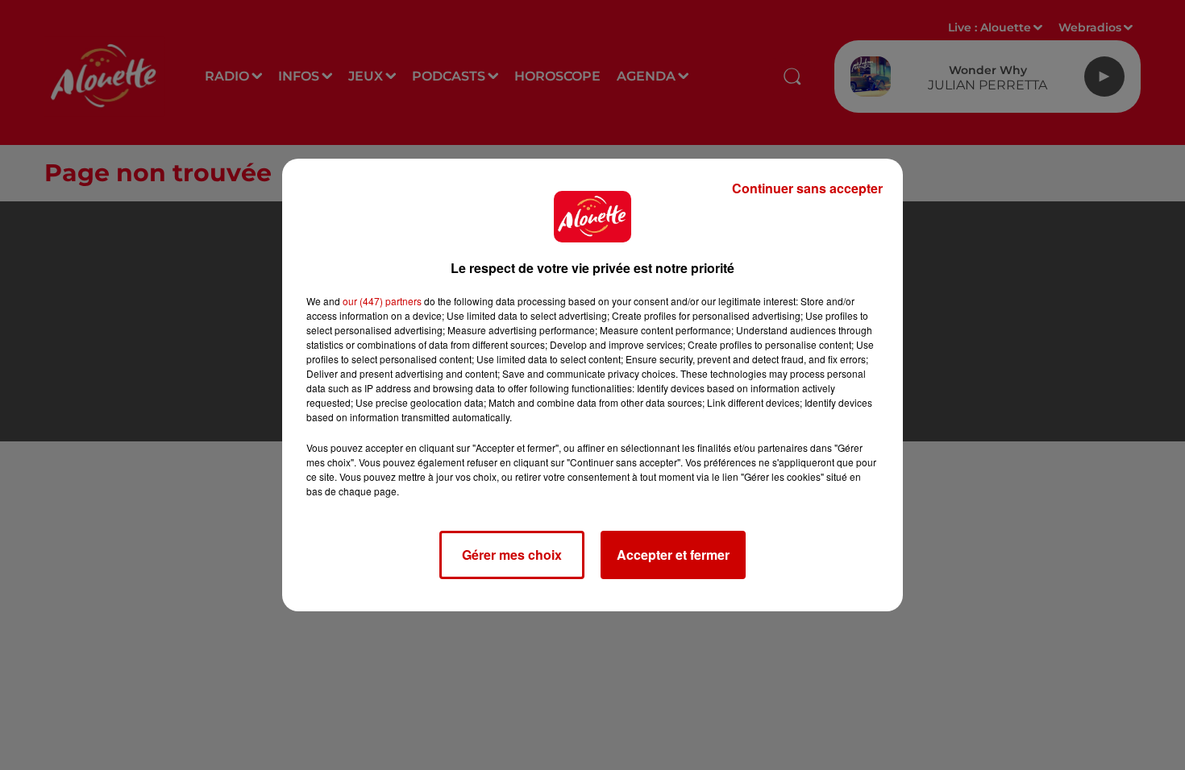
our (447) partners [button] (382, 301)
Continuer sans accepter (807, 188)
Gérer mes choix (512, 554)
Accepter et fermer (673, 554)
